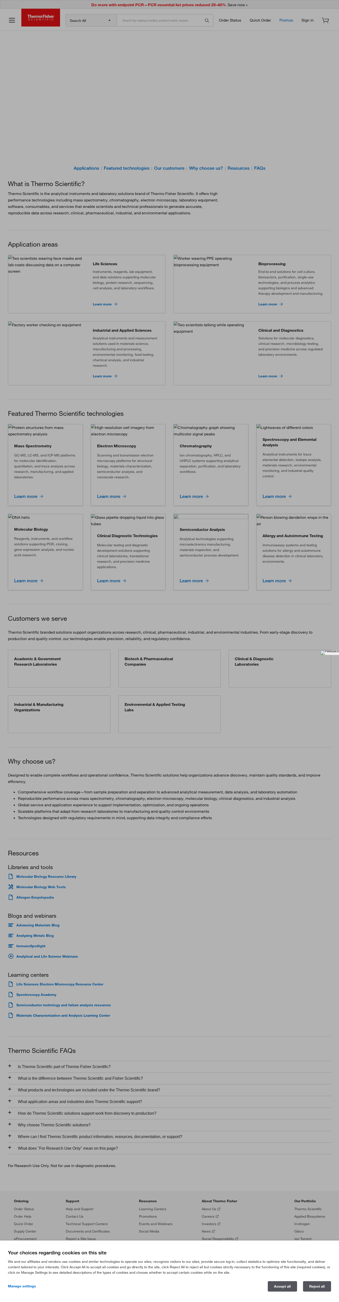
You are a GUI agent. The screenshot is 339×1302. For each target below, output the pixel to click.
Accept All (282, 1286)
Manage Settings (22, 1286)
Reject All (317, 1286)
